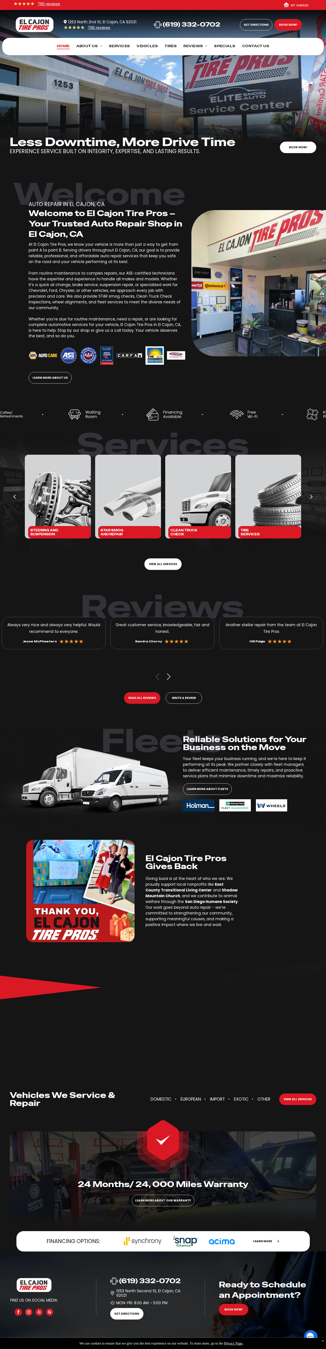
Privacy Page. (233, 1343)
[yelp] (39, 1312)
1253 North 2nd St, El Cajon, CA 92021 (102, 22)
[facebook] (18, 1312)
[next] (311, 496)
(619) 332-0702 (150, 1281)
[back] (14, 496)
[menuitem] (63, 47)
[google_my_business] (49, 1312)
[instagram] (28, 1312)
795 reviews (49, 4)
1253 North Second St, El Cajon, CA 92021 (148, 1293)
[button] (169, 677)
